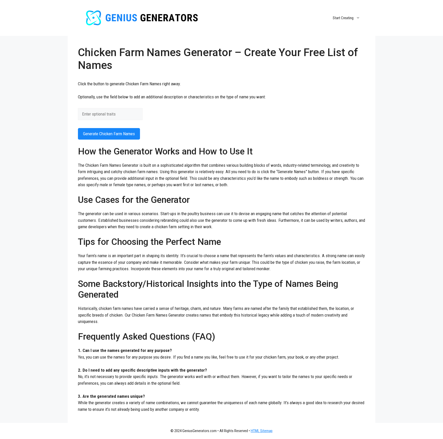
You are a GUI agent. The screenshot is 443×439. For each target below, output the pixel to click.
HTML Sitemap (262, 430)
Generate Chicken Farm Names (109, 133)
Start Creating (343, 18)
